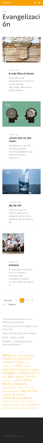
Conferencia (9, 358)
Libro (18, 379)
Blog (8, 41)
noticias (16, 391)
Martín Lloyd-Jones (9, 387)
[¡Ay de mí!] (21, 199)
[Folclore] (21, 263)
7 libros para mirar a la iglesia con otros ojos (19, 328)
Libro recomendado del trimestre (19, 333)
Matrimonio (31, 388)
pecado (29, 401)
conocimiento (24, 358)
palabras (27, 397)
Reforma (24, 405)
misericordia (7, 391)
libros (28, 379)
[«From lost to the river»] (21, 133)
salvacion (34, 404)
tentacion (12, 408)
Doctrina (26, 366)
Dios (18, 365)
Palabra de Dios (11, 397)
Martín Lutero (22, 388)
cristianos (8, 362)
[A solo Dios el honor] (21, 67)
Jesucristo (31, 376)
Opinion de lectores (13, 394)
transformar (20, 408)
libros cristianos (14, 383)
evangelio (9, 372)
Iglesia (10, 376)
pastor (22, 401)
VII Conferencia (31, 408)
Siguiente (12, 304)
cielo (14, 355)
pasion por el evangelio (10, 401)
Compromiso (26, 355)
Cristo (19, 361)
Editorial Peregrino (15, 369)
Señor (5, 408)
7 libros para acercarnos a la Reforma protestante (17, 320)
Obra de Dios (28, 390)
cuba (27, 362)
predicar (16, 404)
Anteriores (8, 300)
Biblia (6, 355)
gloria (4, 377)
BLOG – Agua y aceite (13, 337)
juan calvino (6, 381)
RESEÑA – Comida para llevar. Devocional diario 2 (17, 343)
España (34, 369)
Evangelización (26, 372)
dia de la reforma (8, 366)
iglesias (20, 376)
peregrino (6, 404)
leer (13, 380)
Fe (38, 373)
